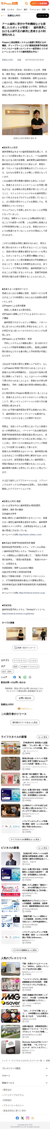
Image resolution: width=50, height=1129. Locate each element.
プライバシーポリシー (13, 1105)
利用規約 (7, 1100)
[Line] (25, 677)
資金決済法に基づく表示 (14, 1110)
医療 (15, 667)
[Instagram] (27, 1118)
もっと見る (42, 737)
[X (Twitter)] (19, 677)
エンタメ (10, 9)
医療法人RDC (7, 60)
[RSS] (32, 1118)
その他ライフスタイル (29, 667)
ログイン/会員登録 (39, 3)
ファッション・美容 (37, 9)
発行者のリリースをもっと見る (25, 722)
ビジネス (33, 661)
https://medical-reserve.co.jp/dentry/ (18, 614)
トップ (4, 1061)
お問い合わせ (25, 698)
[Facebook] (14, 677)
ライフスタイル (19, 661)
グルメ (19, 9)
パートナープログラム (13, 1095)
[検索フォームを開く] (26, 3)
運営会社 (7, 1090)
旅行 (25, 9)
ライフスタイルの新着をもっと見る (25, 839)
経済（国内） (7, 672)
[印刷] (30, 677)
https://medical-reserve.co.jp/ (32, 593)
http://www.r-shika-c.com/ (30, 534)
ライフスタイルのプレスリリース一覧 (27, 1061)
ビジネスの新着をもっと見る (25, 950)
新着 (3, 9)
